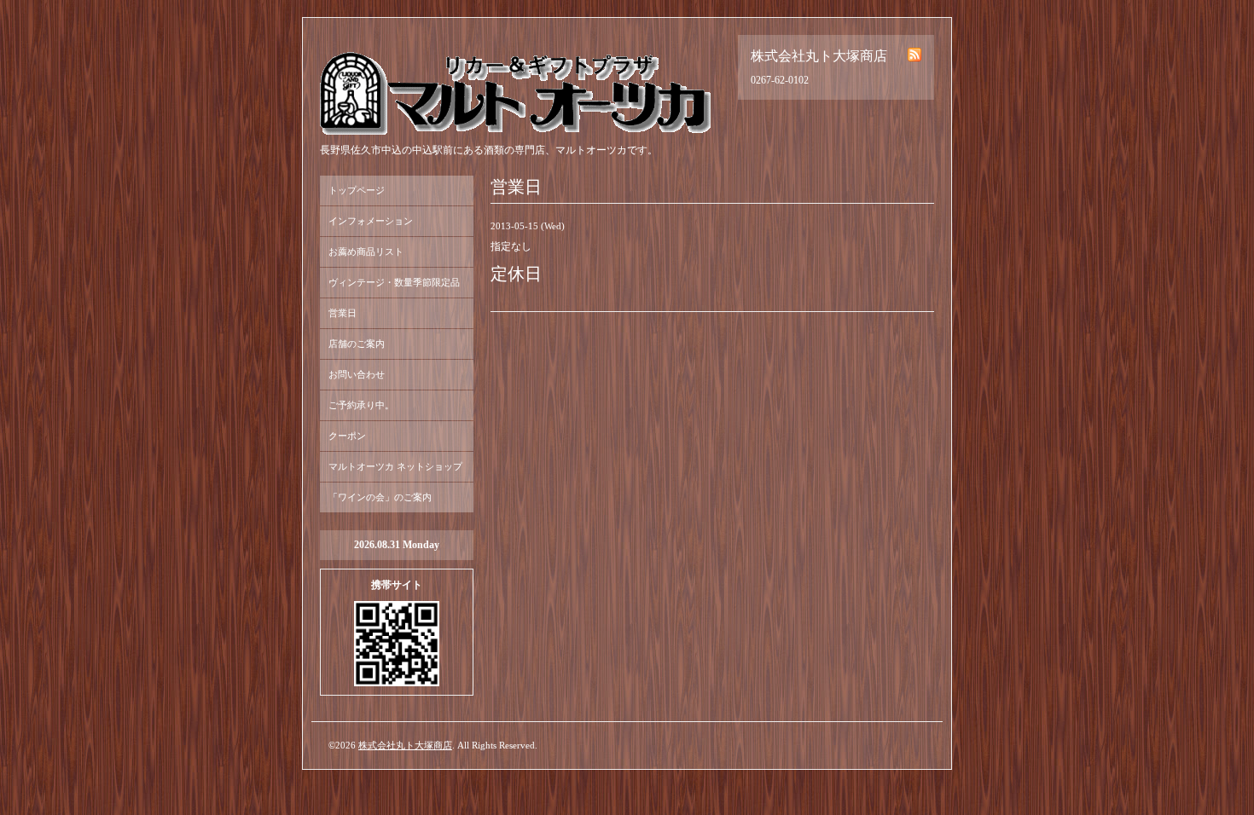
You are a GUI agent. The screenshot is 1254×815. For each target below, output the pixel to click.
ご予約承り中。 (361, 405)
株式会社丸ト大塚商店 (405, 745)
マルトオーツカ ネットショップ (395, 466)
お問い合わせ (356, 374)
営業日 (342, 313)
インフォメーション (370, 221)
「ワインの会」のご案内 (380, 497)
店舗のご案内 (356, 343)
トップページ (356, 190)
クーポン (347, 436)
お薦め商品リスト (365, 251)
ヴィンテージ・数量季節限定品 (394, 282)
